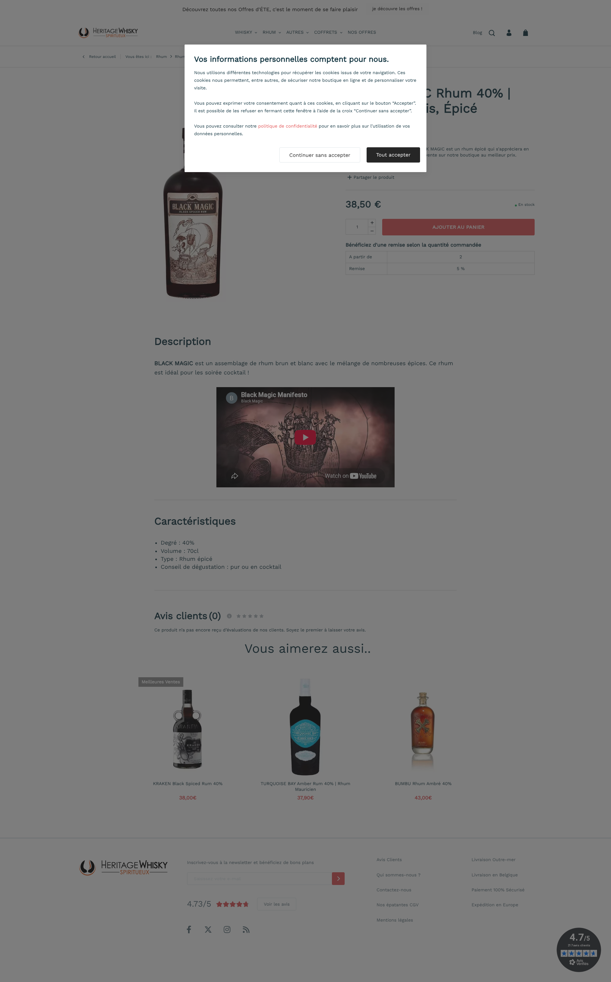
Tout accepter (393, 155)
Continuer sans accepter (319, 155)
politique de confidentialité (287, 126)
